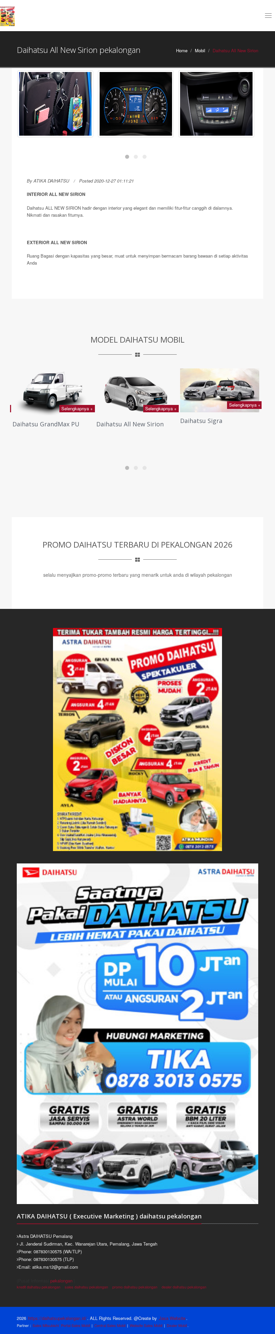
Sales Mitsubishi (46, 1325)
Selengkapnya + (77, 408)
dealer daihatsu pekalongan (184, 1286)
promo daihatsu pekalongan (134, 1286)
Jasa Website (172, 1318)
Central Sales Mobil (109, 1325)
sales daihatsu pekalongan (86, 1286)
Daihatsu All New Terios (214, 424)
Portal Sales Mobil (75, 1325)
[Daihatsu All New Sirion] (55, 103)
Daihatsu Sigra (117, 421)
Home (181, 50)
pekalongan (61, 1280)
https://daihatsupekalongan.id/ (57, 1318)
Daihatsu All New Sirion (46, 424)
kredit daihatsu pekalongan (38, 1286)
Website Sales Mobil (146, 1325)
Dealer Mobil (177, 1325)
